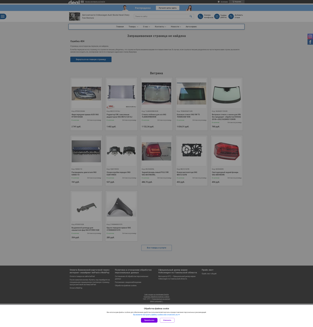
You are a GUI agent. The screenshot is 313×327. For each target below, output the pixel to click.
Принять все (149, 320)
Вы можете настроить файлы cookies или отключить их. (155, 315)
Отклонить (167, 320)
